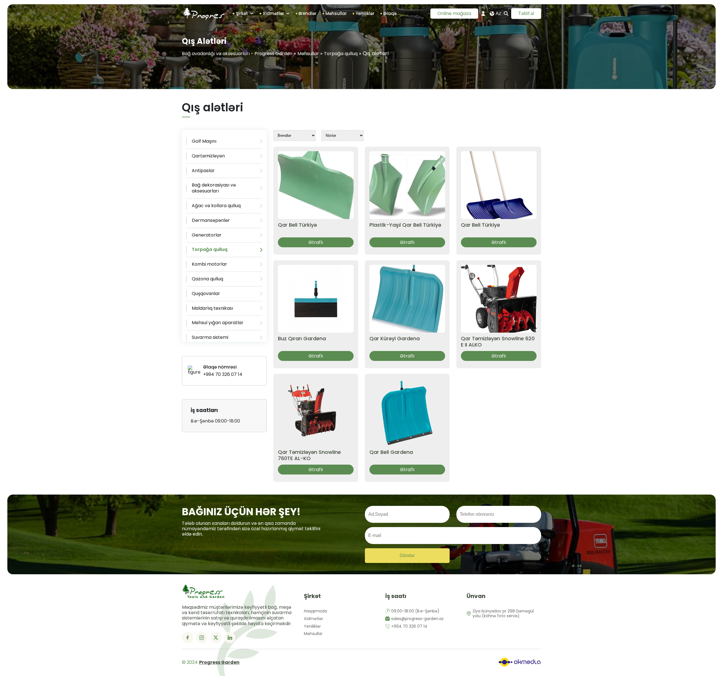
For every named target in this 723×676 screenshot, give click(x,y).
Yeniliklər (312, 626)
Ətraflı (315, 242)
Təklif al (526, 13)
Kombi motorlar (209, 264)
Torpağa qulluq (341, 53)
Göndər (407, 555)
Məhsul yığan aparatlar (217, 322)
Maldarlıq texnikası (212, 308)
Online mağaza (454, 13)
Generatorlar (206, 235)
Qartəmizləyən (208, 156)
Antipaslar (203, 170)
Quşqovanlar (206, 293)
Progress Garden (219, 662)
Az (498, 13)
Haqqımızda (315, 611)
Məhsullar (308, 53)
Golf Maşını (204, 141)
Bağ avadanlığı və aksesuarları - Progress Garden (237, 53)
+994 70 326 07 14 (409, 626)
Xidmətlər (313, 618)
